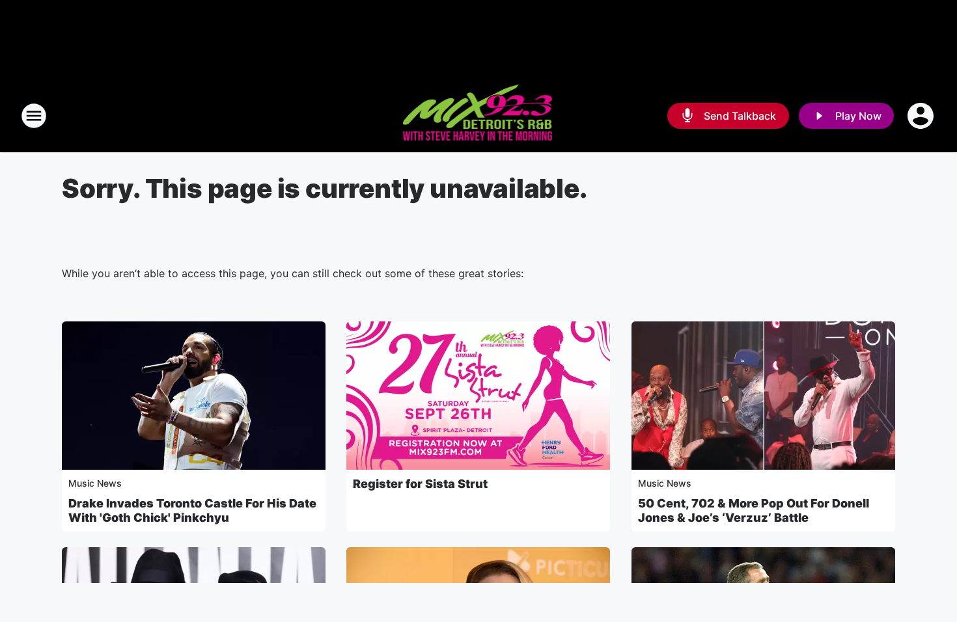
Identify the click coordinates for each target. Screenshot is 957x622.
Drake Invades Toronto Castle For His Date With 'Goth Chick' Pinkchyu (192, 510)
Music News (95, 483)
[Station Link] (479, 116)
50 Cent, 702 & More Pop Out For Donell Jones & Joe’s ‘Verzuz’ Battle (753, 510)
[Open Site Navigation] (34, 116)
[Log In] (922, 116)
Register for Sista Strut (420, 484)
